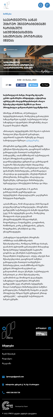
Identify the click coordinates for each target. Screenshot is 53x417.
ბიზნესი (7, 14)
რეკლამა (6, 363)
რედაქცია (7, 358)
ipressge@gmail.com (15, 377)
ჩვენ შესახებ (8, 354)
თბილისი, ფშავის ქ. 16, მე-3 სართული (22, 384)
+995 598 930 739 (13, 392)
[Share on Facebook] (21, 85)
